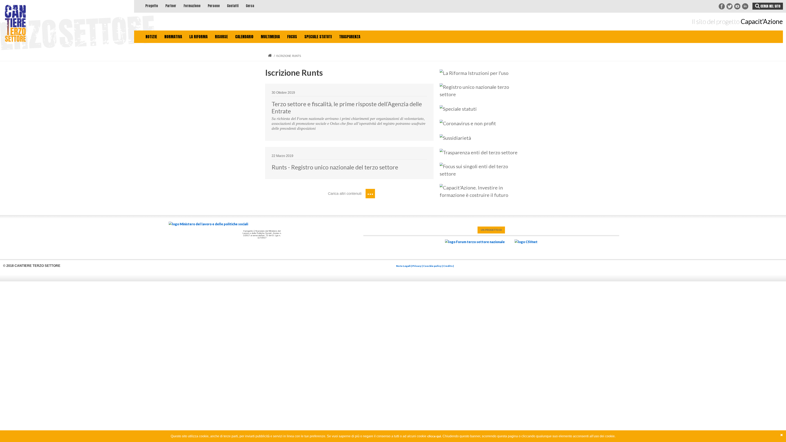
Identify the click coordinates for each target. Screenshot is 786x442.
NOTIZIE (151, 36)
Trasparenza (349, 36)
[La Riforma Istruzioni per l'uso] (474, 72)
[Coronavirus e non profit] (468, 123)
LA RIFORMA (198, 36)
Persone (214, 5)
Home (269, 55)
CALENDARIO (244, 36)
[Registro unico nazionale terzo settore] (480, 90)
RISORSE (221, 36)
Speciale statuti (318, 36)
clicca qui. (434, 436)
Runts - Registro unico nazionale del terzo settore (335, 167)
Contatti (232, 5)
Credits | (448, 265)
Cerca (250, 5)
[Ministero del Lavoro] (262, 224)
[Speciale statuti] (458, 108)
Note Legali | (404, 265)
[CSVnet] (526, 241)
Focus (292, 36)
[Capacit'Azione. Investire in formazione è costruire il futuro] (480, 191)
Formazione (192, 5)
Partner (170, 5)
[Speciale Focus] (480, 169)
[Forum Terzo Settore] (475, 241)
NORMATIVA (173, 36)
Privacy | (417, 265)
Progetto (151, 5)
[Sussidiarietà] (455, 137)
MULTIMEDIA (270, 36)
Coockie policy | (433, 265)
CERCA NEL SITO (770, 6)
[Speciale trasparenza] (478, 152)
